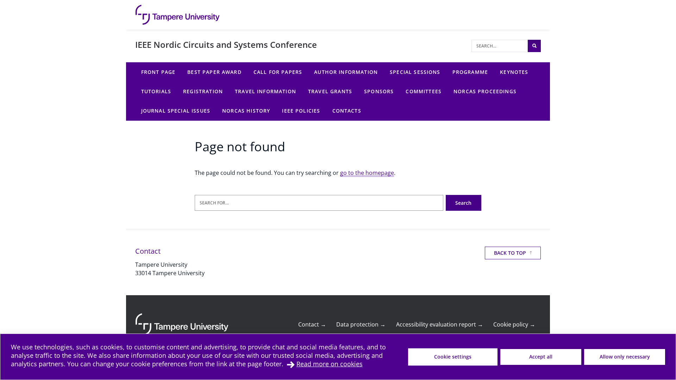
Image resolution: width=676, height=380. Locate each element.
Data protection (361, 324)
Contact (312, 324)
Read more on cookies (329, 364)
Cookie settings (452, 356)
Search (463, 203)
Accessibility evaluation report (439, 324)
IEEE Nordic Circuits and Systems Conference (226, 44)
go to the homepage (367, 173)
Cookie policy (514, 324)
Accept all (540, 356)
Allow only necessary (625, 356)
